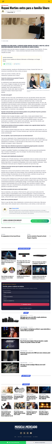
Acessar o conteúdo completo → (26, 308)
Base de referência (7, 290)
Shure (13, 227)
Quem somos (20, 436)
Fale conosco (35, 436)
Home (15, 436)
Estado (4, 294)
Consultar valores (27, 304)
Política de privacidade (27, 436)
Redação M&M (10, 12)
